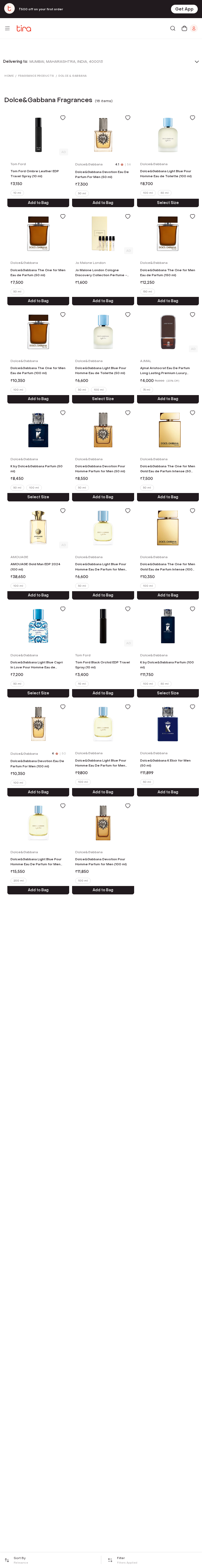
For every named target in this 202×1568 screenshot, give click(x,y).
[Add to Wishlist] (63, 117)
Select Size (168, 202)
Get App (184, 9)
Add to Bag (38, 202)
